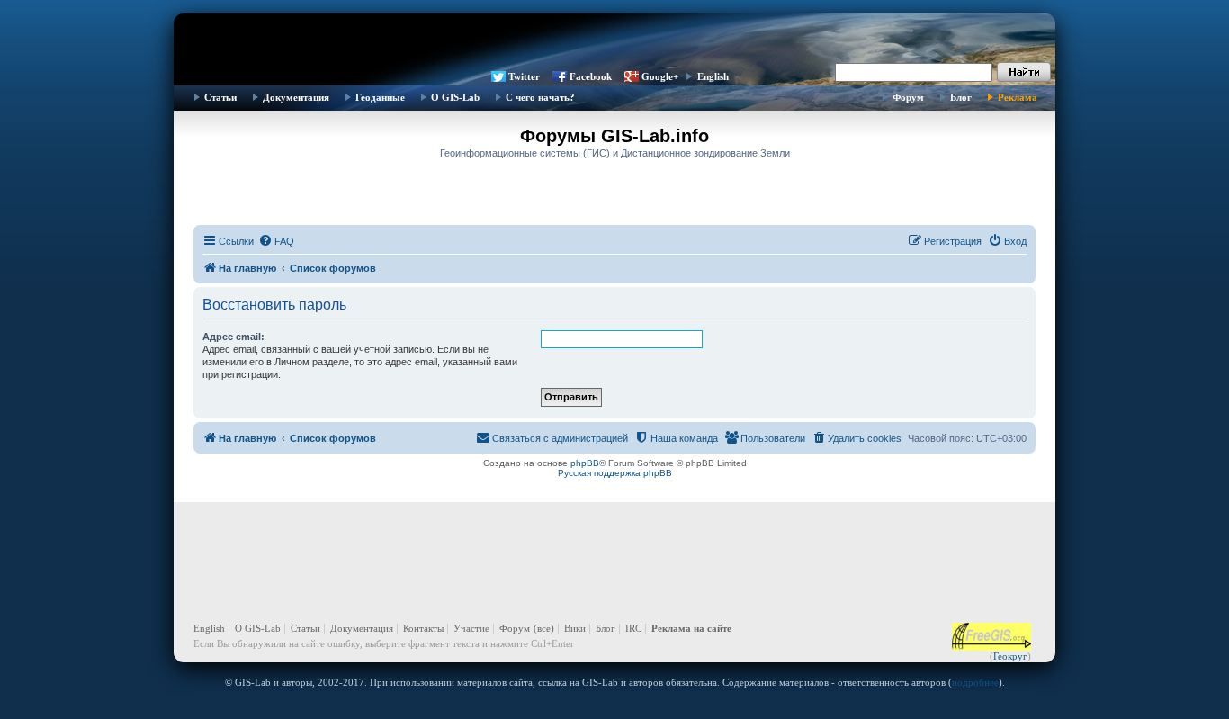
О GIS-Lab (455, 97)
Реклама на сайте (691, 628)
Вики (575, 628)
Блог (961, 97)
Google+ (659, 76)
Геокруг (1010, 656)
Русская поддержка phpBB (615, 473)
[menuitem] (276, 241)
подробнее (975, 682)
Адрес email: (233, 336)
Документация (296, 97)
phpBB (584, 463)
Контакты (423, 628)
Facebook (591, 76)
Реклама (1017, 97)
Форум (908, 97)
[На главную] (614, 40)
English (713, 76)
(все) (544, 628)
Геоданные (380, 97)
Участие (471, 628)
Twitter (524, 76)
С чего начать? (540, 97)
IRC (633, 628)
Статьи (220, 97)
